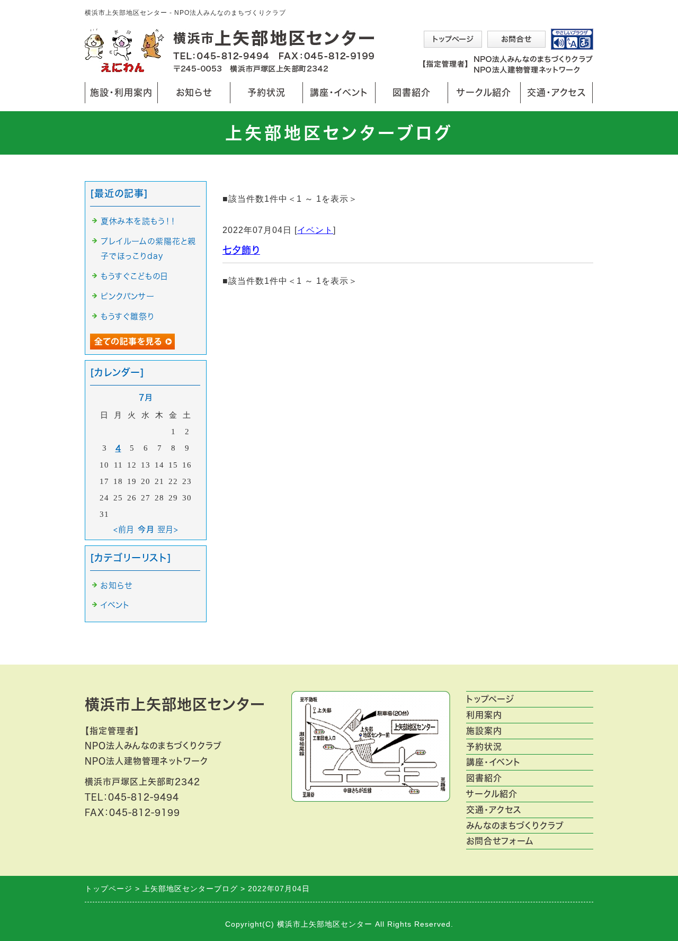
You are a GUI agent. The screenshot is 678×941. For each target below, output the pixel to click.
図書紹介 (411, 92)
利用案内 (484, 715)
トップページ (490, 699)
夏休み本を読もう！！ (138, 221)
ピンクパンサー (128, 296)
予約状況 (266, 92)
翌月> (168, 529)
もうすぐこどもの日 (134, 276)
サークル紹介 (484, 92)
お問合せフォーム (500, 841)
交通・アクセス (556, 92)
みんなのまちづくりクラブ (515, 825)
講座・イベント (339, 92)
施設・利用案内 (121, 95)
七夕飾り (241, 250)
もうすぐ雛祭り (128, 316)
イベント (315, 230)
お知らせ (191, 95)
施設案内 (484, 731)
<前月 (124, 529)
